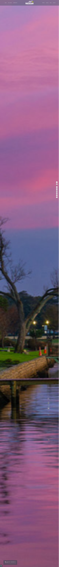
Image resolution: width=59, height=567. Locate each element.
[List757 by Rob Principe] (29, 3)
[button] (1, 566)
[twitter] (57, 189)
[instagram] (57, 195)
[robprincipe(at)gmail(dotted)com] (57, 184)
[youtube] (57, 191)
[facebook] (57, 187)
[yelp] (57, 197)
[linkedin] (57, 193)
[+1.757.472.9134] (57, 182)
